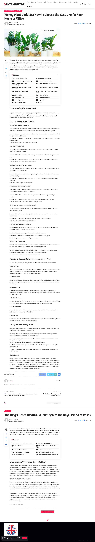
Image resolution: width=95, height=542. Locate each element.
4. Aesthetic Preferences (44, 97)
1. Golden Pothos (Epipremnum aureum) (23, 81)
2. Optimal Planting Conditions (45, 449)
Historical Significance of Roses (45, 443)
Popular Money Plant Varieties (44, 78)
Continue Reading (47, 512)
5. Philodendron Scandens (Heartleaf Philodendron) (21, 88)
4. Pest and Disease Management (46, 452)
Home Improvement (10, 10)
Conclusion (39, 102)
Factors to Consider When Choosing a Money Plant (46, 92)
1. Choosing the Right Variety (20, 449)
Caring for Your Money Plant (19, 102)
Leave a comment (54, 402)
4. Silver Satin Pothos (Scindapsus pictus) (48, 83)
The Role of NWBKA (17, 445)
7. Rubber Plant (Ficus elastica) (21, 91)
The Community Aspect (18, 454)
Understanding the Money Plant (20, 78)
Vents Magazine (14, 4)
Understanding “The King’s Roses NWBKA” (22, 443)
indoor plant (37, 115)
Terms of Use (10, 538)
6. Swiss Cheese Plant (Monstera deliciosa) (48, 87)
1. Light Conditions (18, 95)
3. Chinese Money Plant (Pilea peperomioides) (19, 84)
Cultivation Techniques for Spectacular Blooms (46, 446)
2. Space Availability (43, 95)
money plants (44, 67)
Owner (10, 22)
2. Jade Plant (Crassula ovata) (45, 81)
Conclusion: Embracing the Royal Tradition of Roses (47, 455)
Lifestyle (19, 10)
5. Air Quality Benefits (19, 100)
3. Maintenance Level (19, 97)
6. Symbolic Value (42, 100)
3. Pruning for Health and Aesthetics (22, 452)
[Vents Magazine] (11, 530)
